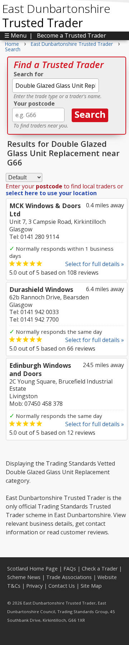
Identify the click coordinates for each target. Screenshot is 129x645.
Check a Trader (100, 568)
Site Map (91, 585)
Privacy (34, 585)
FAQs (69, 568)
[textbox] (55, 85)
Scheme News (23, 577)
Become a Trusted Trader (71, 35)
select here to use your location (51, 193)
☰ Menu (15, 35)
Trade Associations (69, 577)
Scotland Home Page (32, 568)
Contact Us (61, 585)
